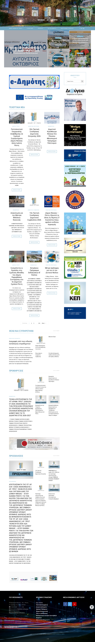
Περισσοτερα (16, 190)
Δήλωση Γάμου (52, 336)
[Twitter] (70, 604)
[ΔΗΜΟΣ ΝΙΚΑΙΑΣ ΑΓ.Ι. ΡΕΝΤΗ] (47, 13)
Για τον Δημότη (52, 28)
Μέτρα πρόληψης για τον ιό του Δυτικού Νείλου (58, 60)
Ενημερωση (25, 44)
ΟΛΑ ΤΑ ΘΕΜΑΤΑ (56, 330)
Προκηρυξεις (16, 370)
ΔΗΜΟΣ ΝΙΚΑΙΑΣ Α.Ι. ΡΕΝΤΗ (58, 634)
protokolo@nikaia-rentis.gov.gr (17, 612)
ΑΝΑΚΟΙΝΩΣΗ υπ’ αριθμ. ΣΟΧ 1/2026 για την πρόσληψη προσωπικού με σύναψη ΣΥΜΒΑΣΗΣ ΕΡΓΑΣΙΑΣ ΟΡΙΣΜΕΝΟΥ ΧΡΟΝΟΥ (54, 475)
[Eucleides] (92, 607)
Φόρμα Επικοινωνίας (42, 611)
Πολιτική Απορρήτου (42, 605)
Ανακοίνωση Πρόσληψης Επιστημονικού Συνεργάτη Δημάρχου (54, 496)
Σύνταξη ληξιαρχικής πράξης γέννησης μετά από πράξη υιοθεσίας (54, 355)
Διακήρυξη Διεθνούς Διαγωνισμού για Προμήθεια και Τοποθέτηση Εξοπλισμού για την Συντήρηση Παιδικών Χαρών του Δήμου (54, 410)
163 (39, 323)
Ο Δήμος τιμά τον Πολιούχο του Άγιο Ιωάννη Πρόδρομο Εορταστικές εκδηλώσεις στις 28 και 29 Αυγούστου (80, 41)
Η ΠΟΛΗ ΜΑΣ (30, 28)
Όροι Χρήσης (39, 602)
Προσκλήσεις (12, 481)
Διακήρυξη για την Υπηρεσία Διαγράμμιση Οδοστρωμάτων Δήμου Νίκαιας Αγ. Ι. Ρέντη (40, 409)
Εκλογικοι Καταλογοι (14, 338)
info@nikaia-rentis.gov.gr (22, 609)
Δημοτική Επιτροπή (33, 126)
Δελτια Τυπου (16, 126)
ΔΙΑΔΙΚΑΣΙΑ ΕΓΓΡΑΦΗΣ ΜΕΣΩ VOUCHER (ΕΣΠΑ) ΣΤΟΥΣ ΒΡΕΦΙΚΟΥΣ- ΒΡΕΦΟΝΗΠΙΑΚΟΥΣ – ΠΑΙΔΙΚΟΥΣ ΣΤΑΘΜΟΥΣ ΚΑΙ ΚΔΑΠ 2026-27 (80, 60)
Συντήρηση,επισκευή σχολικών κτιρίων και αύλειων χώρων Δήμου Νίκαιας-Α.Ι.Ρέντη (40, 389)
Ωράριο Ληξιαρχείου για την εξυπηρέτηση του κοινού (40, 347)
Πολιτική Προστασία (58, 56)
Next (43, 323)
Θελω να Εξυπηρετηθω (21, 331)
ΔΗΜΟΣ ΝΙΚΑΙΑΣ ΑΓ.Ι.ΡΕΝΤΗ (15, 28)
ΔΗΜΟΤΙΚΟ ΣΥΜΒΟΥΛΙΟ (33, 210)
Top (48, 638)
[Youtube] (74, 604)
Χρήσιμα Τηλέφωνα (41, 609)
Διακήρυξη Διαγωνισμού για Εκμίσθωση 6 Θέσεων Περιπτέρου (54, 379)
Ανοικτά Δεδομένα (41, 607)
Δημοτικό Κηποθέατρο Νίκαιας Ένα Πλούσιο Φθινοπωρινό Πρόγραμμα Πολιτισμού (26, 50)
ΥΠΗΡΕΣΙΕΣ (40, 28)
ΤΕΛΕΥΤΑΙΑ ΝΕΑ (17, 107)
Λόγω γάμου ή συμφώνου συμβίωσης (38, 355)
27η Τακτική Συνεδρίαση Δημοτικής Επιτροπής (40, 472)
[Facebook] (65, 604)
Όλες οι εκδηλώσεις (42, 613)
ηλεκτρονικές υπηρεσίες (67, 28)
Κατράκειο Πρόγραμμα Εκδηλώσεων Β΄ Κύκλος (58, 41)
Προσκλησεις (16, 455)
